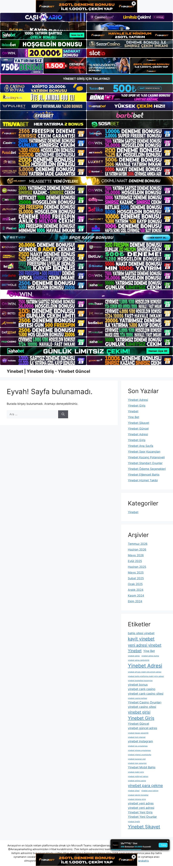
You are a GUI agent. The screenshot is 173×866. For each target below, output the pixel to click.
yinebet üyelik (134, 822)
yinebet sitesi (134, 791)
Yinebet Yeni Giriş (140, 812)
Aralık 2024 (135, 589)
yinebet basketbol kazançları (140, 680)
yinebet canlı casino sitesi (145, 693)
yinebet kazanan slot (137, 759)
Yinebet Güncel (138, 428)
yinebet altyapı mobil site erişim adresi (144, 672)
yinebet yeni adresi (141, 808)
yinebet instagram (140, 741)
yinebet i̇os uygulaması (138, 746)
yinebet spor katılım (149, 791)
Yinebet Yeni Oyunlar (142, 816)
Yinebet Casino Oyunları (144, 702)
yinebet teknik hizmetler (138, 795)
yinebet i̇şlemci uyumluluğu (139, 755)
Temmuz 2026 (137, 543)
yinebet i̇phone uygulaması (139, 750)
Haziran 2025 (137, 566)
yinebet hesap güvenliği (138, 733)
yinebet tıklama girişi (137, 799)
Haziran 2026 (137, 549)
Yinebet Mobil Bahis (141, 767)
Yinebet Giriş (136, 405)
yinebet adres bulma (150, 656)
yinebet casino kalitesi (137, 698)
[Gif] (86, 181)
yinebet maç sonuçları (137, 763)
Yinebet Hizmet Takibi (143, 480)
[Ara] (63, 414)
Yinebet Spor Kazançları (144, 451)
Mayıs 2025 (136, 572)
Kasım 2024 (136, 595)
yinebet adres (134, 656)
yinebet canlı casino (141, 689)
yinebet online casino (137, 781)
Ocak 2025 (135, 584)
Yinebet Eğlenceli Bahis (143, 474)
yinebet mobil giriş (136, 772)
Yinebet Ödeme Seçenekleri (147, 469)
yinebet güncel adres (142, 728)
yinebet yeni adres (141, 803)
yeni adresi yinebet (144, 645)
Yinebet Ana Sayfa (140, 446)
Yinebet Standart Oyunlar (145, 463)
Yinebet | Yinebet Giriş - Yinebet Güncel (48, 371)
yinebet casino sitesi (142, 707)
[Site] (43, 133)
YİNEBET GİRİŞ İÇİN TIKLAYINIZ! (86, 79)
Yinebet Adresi (138, 400)
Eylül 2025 (135, 561)
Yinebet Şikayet (138, 423)
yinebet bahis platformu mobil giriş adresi (146, 676)
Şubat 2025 (136, 578)
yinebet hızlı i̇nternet (136, 737)
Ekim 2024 (135, 601)
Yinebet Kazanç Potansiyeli (146, 457)
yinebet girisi (139, 712)
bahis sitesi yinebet (141, 633)
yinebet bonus (138, 684)
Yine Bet (133, 417)
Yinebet (133, 411)
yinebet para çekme (145, 785)
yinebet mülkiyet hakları (138, 776)
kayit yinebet (141, 638)
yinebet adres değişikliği (138, 660)
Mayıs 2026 (136, 555)
